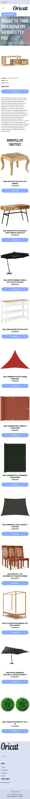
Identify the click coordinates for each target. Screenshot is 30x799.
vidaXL (16, 78)
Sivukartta (20, 796)
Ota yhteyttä (14, 794)
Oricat (3, 767)
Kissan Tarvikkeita (9, 14)
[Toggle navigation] (3, 8)
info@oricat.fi (4, 2)
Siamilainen (5, 770)
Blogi (3, 776)
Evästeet (20, 794)
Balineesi (4, 773)
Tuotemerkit (11, 78)
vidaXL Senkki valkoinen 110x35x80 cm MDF (15, 329)
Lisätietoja (15, 91)
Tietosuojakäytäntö (12, 796)
